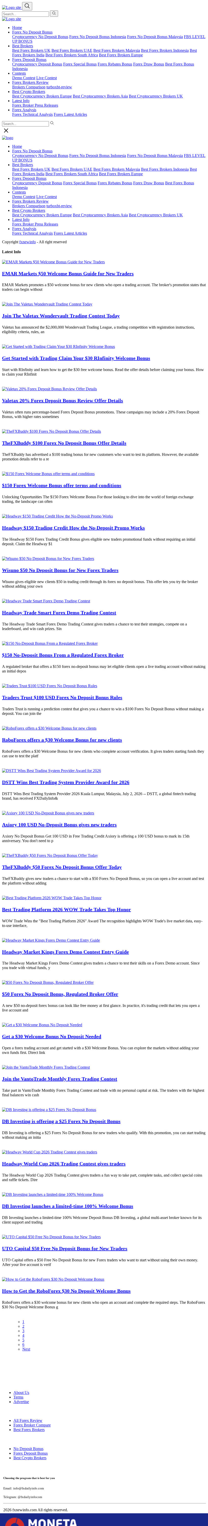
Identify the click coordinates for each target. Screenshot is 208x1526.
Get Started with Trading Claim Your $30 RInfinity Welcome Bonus (76, 358)
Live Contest (46, 78)
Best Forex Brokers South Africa (71, 55)
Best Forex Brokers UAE (71, 50)
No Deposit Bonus (28, 1449)
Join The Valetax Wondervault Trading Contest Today (61, 315)
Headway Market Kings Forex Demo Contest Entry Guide (65, 952)
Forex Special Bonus (80, 64)
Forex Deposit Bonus (30, 1453)
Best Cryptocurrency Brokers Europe (42, 96)
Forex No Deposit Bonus (32, 32)
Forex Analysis (24, 229)
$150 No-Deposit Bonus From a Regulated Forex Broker (63, 655)
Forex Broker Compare (32, 1425)
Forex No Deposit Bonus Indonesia (97, 37)
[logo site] (11, 19)
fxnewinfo (27, 242)
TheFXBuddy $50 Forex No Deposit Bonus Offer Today (62, 867)
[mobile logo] (12, 7)
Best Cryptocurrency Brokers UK (156, 96)
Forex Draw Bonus (148, 64)
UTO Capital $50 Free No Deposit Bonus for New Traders (64, 1248)
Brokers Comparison (28, 206)
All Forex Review (27, 1420)
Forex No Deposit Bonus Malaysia (155, 37)
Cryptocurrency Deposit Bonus (37, 64)
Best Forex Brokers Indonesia (165, 50)
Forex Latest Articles (70, 114)
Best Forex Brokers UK (31, 50)
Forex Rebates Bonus (115, 64)
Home (17, 27)
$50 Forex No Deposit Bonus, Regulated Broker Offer (60, 994)
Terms (18, 1397)
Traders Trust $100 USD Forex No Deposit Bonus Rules (62, 697)
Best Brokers (22, 46)
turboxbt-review (59, 87)
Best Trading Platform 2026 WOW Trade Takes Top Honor (66, 909)
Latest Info (20, 219)
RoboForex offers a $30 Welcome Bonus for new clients (62, 740)
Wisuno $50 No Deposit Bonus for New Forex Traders (60, 570)
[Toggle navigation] (27, 6)
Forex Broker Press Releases (35, 105)
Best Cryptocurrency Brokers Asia (100, 96)
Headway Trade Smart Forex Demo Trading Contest (59, 612)
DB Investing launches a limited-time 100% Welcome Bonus (67, 1206)
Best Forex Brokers (29, 1429)
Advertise (21, 1402)
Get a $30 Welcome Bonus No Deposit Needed (51, 1036)
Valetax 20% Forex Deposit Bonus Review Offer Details (62, 400)
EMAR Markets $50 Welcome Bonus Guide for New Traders (68, 273)
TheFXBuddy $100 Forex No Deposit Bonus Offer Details (64, 443)
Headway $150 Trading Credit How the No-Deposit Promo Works (73, 528)
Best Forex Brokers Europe (121, 55)
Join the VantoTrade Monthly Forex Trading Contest (59, 1079)
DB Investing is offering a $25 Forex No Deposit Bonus (61, 1121)
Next (26, 1349)
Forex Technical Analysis (32, 114)
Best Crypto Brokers (28, 210)
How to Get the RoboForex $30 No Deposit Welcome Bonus (66, 1291)
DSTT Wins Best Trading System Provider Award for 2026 (65, 782)
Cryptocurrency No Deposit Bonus (40, 37)
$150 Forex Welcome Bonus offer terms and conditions (61, 485)
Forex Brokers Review (30, 82)
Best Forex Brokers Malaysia (116, 50)
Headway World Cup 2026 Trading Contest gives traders (64, 1163)
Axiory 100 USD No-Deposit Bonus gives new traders (59, 824)
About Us (21, 1392)
